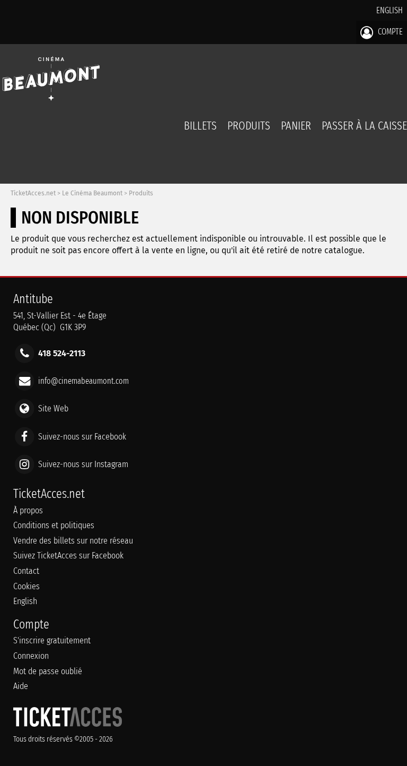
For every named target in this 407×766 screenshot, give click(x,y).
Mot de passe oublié (47, 671)
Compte (389, 32)
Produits (248, 125)
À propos (28, 510)
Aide (20, 686)
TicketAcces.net (33, 193)
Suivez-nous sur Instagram (83, 464)
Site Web (53, 408)
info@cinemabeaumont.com (83, 381)
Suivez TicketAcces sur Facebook (68, 555)
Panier (296, 125)
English (389, 10)
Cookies (26, 586)
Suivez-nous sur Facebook (82, 436)
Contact (26, 571)
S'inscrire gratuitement (52, 640)
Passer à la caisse (364, 125)
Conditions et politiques (53, 525)
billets (200, 125)
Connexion (31, 656)
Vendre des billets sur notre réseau (73, 541)
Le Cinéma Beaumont (92, 193)
